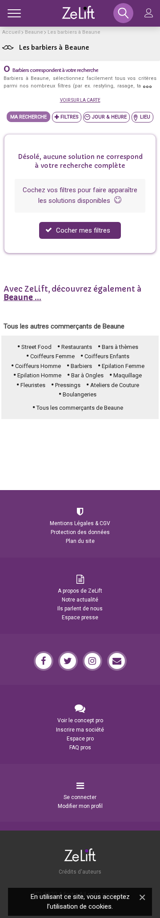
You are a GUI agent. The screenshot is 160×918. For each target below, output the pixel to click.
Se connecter (80, 797)
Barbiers (81, 366)
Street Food (36, 347)
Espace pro (80, 739)
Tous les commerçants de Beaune (79, 407)
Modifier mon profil (80, 806)
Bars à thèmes (120, 347)
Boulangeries (79, 394)
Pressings (67, 385)
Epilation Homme (39, 375)
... (22, 297)
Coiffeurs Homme (38, 366)
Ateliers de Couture (114, 385)
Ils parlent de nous (80, 608)
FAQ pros (80, 747)
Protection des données (80, 532)
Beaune (34, 32)
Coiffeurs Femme (52, 356)
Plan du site (80, 541)
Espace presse (80, 617)
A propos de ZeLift (80, 591)
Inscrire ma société (80, 730)
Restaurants (76, 347)
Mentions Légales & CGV (80, 523)
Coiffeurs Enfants (106, 356)
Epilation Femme (123, 366)
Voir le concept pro (80, 720)
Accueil (11, 32)
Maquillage (127, 375)
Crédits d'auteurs (80, 872)
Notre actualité (80, 600)
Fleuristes (32, 385)
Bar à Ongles (87, 375)
